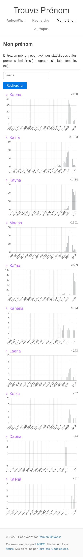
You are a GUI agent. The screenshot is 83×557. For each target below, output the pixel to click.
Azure (10, 548)
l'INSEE (40, 544)
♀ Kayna (13, 180)
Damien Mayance (50, 536)
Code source (59, 548)
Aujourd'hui (16, 20)
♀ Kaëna (13, 479)
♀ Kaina (12, 137)
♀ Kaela (12, 394)
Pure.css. (44, 548)
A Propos (41, 28)
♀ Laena (13, 351)
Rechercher (15, 85)
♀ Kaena (13, 94)
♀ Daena (13, 436)
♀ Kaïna (12, 265)
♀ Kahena (14, 308)
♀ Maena (13, 223)
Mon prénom (66, 20)
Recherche (40, 20)
